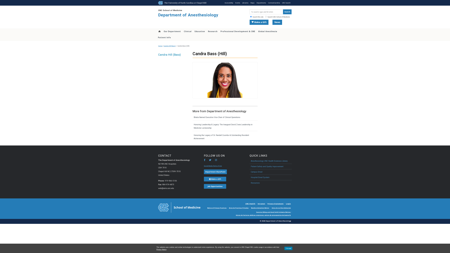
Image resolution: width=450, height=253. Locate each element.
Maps (253, 3)
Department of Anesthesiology (188, 15)
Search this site (257, 17)
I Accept (288, 248)
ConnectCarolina (274, 3)
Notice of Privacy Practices (217, 208)
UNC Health (250, 204)
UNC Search (286, 3)
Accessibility (229, 3)
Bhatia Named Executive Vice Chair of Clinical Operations (217, 117)
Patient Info (164, 37)
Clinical (188, 31)
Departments (261, 3)
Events (237, 3)
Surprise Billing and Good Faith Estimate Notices (273, 212)
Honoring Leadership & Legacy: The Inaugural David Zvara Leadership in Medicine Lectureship (223, 126)
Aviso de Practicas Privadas (239, 208)
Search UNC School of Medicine (278, 17)
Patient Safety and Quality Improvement (267, 166)
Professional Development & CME (238, 31)
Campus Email (256, 172)
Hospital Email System (260, 177)
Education (200, 31)
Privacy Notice (161, 249)
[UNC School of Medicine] (179, 207)
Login (288, 204)
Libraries (245, 3)
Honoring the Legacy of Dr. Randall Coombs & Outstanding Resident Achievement (221, 137)
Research (213, 31)
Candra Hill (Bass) (170, 46)
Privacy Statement (276, 204)
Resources (255, 183)
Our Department (172, 31)
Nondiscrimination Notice (260, 208)
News (277, 22)
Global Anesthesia (267, 31)
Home (159, 31)
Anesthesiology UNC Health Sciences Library (269, 161)
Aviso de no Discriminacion (281, 208)
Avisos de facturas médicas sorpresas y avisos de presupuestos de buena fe (263, 215)
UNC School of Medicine (170, 10)
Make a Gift (260, 22)
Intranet (261, 204)
